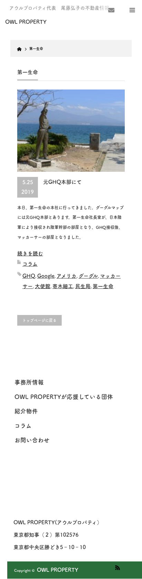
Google (45, 275)
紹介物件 (26, 411)
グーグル (88, 275)
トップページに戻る (39, 320)
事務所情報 (29, 382)
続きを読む (30, 253)
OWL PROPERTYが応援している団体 (63, 397)
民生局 (83, 286)
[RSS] (116, 566)
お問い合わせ (32, 440)
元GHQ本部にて (62, 182)
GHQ (28, 275)
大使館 (42, 286)
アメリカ (67, 275)
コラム (30, 263)
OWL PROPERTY (57, 569)
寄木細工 (62, 286)
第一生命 (103, 286)
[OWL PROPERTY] (33, 22)
